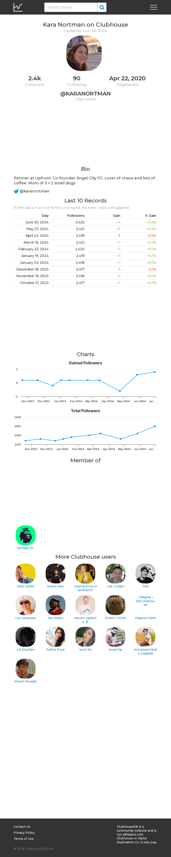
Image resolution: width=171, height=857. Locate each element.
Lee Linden (115, 586)
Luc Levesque (25, 618)
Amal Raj (115, 649)
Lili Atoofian (26, 649)
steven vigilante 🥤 (85, 620)
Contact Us (22, 826)
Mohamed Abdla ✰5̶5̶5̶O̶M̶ (145, 651)
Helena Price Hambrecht (85, 588)
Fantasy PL (25, 548)
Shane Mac (55, 586)
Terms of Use (24, 839)
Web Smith (25, 586)
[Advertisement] (85, 136)
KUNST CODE (115, 618)
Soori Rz (85, 649)
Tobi (145, 586)
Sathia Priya (55, 649)
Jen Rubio (55, 618)
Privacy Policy (24, 833)
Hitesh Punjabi (25, 681)
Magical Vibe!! (145, 618)
